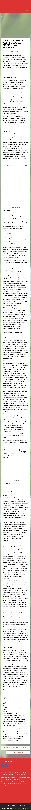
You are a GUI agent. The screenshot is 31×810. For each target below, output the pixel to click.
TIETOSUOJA (22, 805)
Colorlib (18, 808)
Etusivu (8, 805)
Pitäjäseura (14, 805)
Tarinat (16, 51)
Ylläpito (11, 51)
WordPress (27, 808)
